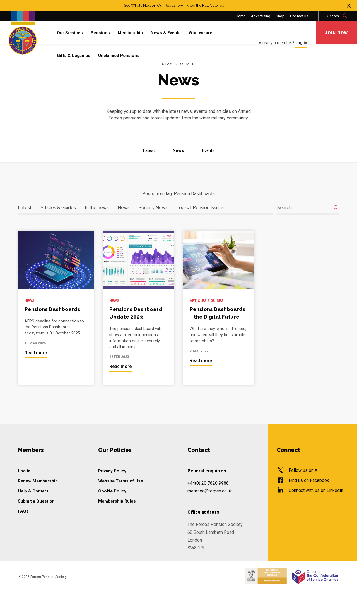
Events (208, 150)
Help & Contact (33, 491)
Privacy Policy (112, 471)
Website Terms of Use (120, 481)
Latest (149, 150)
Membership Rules (117, 501)
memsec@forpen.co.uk (209, 491)
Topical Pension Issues (200, 207)
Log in (24, 471)
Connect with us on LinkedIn (316, 490)
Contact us (299, 16)
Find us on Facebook (309, 480)
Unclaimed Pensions (118, 55)
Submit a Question (36, 501)
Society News (153, 207)
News (178, 150)
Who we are (200, 32)
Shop (280, 16)
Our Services (70, 32)
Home (240, 16)
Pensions (100, 32)
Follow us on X (303, 470)
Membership (130, 32)
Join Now (336, 32)
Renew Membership (38, 481)
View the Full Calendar (206, 5)
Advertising (260, 16)
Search (333, 16)
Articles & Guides (58, 207)
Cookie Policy (112, 491)
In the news (97, 207)
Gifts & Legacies (73, 55)
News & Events (166, 32)
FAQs (23, 511)
